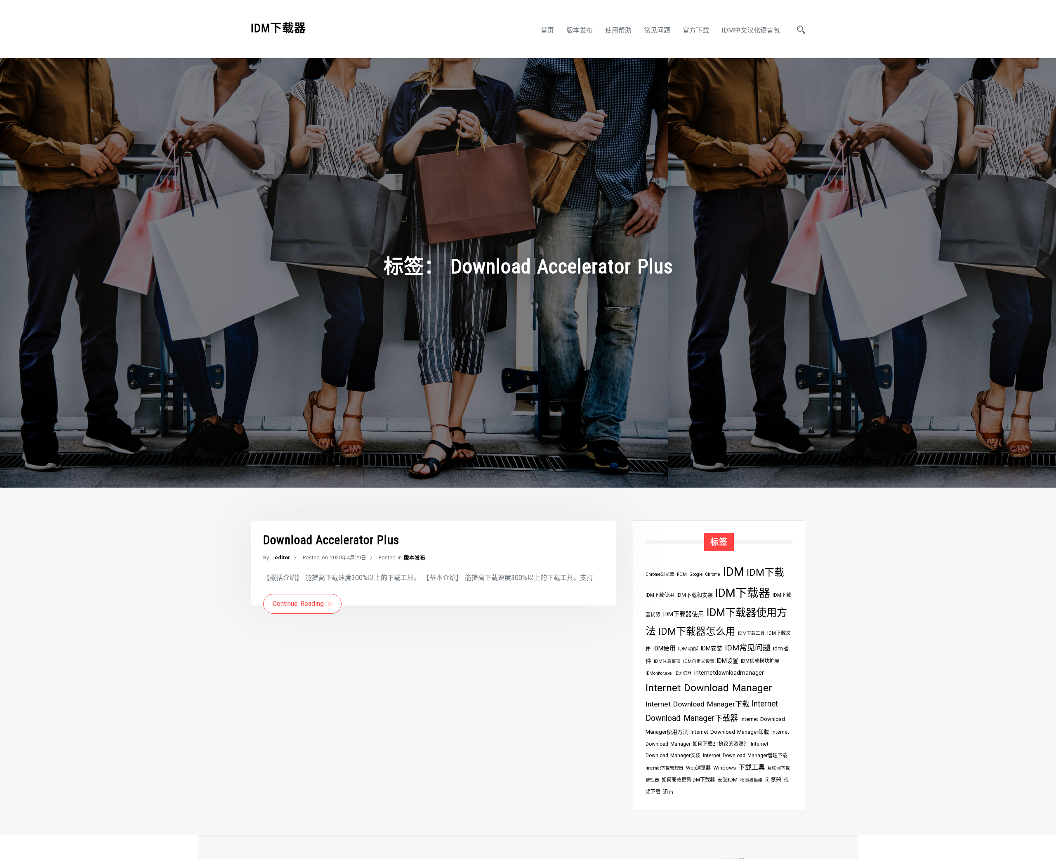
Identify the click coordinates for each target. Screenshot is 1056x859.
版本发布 (579, 30)
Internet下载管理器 (665, 768)
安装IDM (727, 780)
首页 (547, 30)
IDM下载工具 (751, 633)
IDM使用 (664, 648)
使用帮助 (618, 30)
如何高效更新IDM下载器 (688, 780)
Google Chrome (704, 574)
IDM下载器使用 (683, 614)
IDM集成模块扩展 (760, 661)
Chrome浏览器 (660, 574)
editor (282, 557)
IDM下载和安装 (694, 595)
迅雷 (668, 792)
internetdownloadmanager (729, 672)
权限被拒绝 (751, 780)
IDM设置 (727, 660)
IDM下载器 (278, 28)
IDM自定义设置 (698, 661)
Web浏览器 (698, 768)
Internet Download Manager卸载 (730, 732)
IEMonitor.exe (659, 673)
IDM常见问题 (748, 647)
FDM (682, 574)
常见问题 (657, 30)
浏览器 (773, 780)
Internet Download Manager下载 (697, 704)
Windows (724, 768)
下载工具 (751, 767)
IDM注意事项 (667, 661)
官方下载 (696, 30)
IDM (733, 572)
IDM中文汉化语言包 (750, 30)
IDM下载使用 (660, 595)
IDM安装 (711, 648)
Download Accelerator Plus (331, 540)
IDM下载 (765, 572)
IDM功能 (688, 648)
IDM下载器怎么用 (696, 631)
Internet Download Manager (709, 688)
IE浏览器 (683, 673)
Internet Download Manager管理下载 (745, 755)
